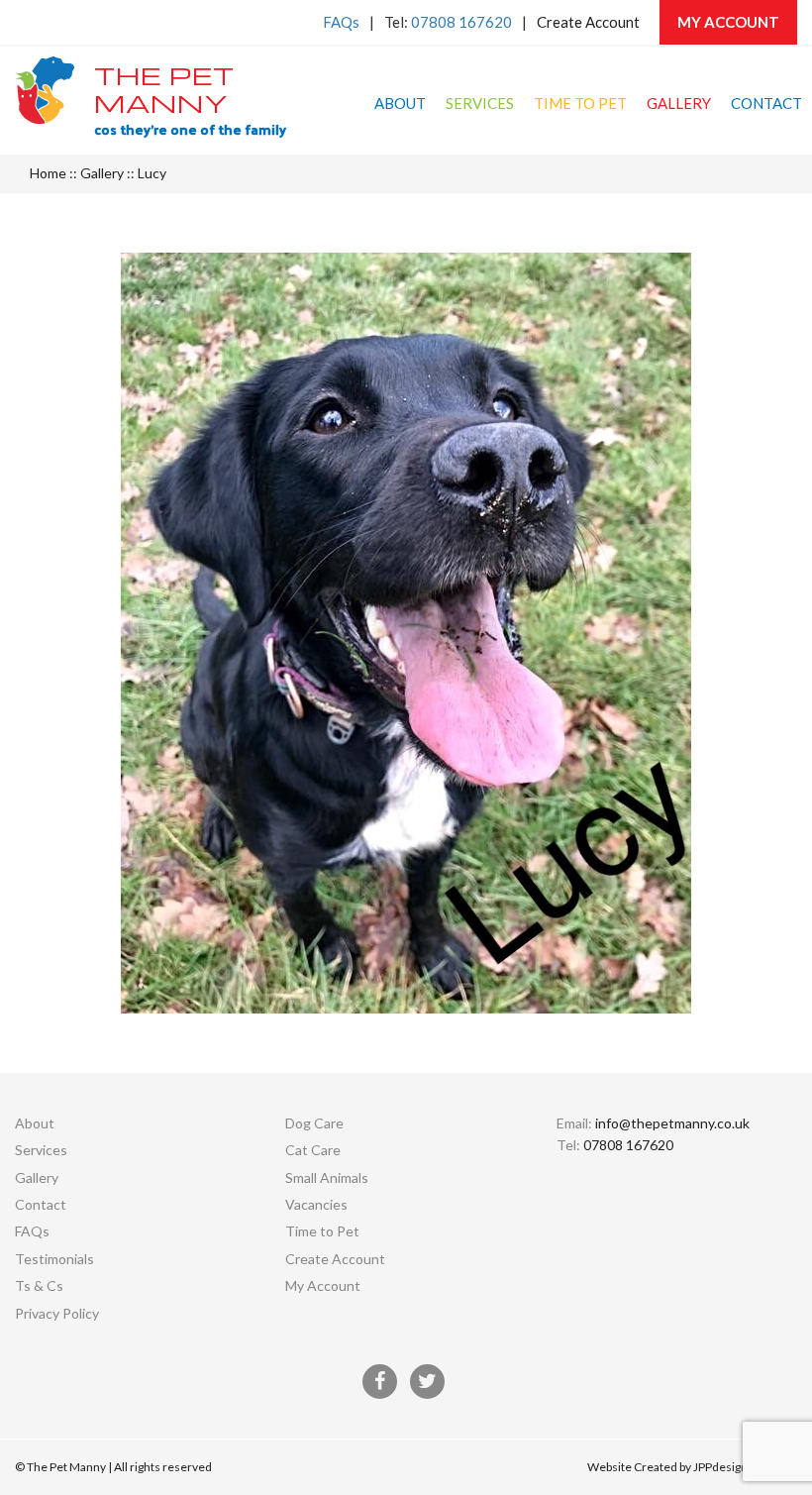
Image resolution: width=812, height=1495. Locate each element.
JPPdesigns (723, 1466)
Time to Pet (580, 103)
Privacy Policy (57, 1313)
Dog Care (314, 1123)
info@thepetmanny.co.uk (672, 1123)
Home (48, 172)
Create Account (588, 22)
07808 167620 (461, 22)
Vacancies (316, 1204)
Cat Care (313, 1149)
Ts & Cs (39, 1285)
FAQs (341, 22)
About (400, 103)
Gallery (679, 103)
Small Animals (326, 1177)
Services (480, 103)
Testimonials (54, 1258)
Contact (766, 103)
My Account (728, 22)
